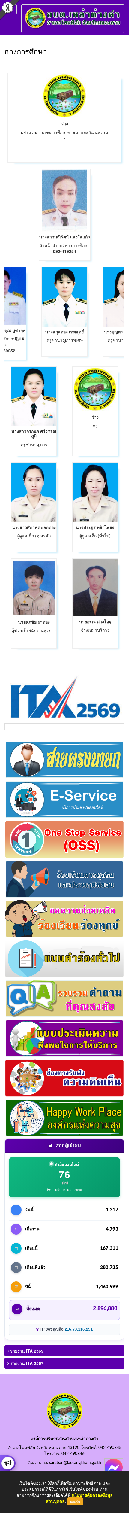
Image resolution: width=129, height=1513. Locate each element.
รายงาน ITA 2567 (26, 1363)
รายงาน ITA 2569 (26, 1351)
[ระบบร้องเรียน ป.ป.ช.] (8, 1463)
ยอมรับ (75, 1501)
